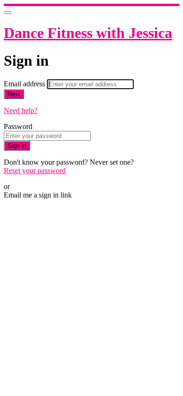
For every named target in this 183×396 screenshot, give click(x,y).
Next (14, 94)
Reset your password (35, 171)
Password (18, 126)
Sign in (17, 145)
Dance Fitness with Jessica (88, 32)
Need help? (21, 110)
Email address (25, 84)
